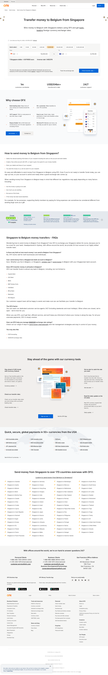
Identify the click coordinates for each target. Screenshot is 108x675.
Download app (58, 608)
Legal (80, 606)
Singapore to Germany (38, 481)
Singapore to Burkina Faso (14, 495)
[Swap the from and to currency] (54, 54)
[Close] (50, 666)
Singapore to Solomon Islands (65, 535)
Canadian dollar (36, 439)
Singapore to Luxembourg (39, 525)
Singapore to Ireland (37, 502)
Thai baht (35, 449)
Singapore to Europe (13, 522)
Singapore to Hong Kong (39, 488)
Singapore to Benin (12, 491)
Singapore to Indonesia (38, 498)
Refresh (35, 40)
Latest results (82, 624)
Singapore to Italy (37, 508)
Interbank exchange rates (37, 608)
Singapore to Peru (62, 512)
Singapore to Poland (62, 518)
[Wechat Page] (82, 580)
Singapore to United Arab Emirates (91, 522)
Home (6, 10)
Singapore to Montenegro (64, 481)
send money (57, 262)
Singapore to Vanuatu (87, 529)
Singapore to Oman (62, 502)
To (59, 50)
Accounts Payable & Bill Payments (15, 627)
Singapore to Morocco (63, 485)
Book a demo (96, 595)
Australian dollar (12, 439)
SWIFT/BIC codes (35, 618)
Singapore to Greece (38, 485)
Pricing (8, 635)
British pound (11, 442)
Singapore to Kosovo (38, 515)
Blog (32, 630)
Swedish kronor (61, 449)
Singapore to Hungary (38, 491)
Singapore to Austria (13, 485)
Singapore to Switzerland (88, 498)
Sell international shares (60, 620)
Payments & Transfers (12, 606)
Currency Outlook (35, 625)
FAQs (50, 595)
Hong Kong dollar (37, 442)
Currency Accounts (11, 620)
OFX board (82, 637)
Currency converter (35, 606)
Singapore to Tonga (86, 512)
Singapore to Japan (37, 512)
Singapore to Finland (13, 529)
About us (81, 603)
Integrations (10, 632)
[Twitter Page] (79, 580)
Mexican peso (38, 446)
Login (30, 595)
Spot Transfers (10, 613)
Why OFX (43, 5)
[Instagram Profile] (88, 580)
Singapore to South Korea (88, 485)
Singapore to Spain (86, 488)
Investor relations (83, 629)
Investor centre (83, 622)
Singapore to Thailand (87, 505)
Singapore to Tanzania (87, 502)
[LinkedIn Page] (75, 580)
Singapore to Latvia (37, 518)
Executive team (83, 639)
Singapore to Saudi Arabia (64, 529)
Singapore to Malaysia (38, 529)
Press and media (59, 630)
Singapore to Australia (13, 481)
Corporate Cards (11, 608)
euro (59, 439)
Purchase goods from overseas (62, 618)
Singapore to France (13, 532)
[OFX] (6, 6)
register (33, 71)
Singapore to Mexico (38, 535)
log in (38, 71)
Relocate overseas (59, 613)
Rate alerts (33, 613)
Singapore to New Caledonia (65, 491)
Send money (12, 10)
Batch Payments (11, 630)
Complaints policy (83, 608)
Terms (80, 671)
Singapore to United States (88, 525)
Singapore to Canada (13, 498)
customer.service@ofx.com (21, 564)
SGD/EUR (32, 322)
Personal (13, 1)
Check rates (63, 5)
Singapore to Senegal (63, 532)
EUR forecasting (12, 334)
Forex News (34, 628)
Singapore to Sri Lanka (87, 491)
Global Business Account (13, 603)
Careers (81, 641)
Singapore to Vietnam (87, 532)
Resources (52, 5)
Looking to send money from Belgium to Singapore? (54, 477)
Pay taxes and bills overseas (62, 615)
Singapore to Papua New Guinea (66, 508)
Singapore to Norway (63, 498)
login (31, 162)
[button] (21, 47)
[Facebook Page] (72, 580)
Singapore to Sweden (87, 495)
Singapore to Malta (37, 532)
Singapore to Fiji (11, 525)
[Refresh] (8, 40)
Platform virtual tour (36, 603)
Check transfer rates (60, 603)
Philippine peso (85, 439)
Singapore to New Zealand (64, 495)
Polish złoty (84, 446)
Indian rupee (60, 442)
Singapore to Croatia (13, 505)
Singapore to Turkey (87, 515)
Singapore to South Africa (88, 481)
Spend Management (12, 625)
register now (46, 262)
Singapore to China (12, 502)
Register (99, 5)
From (11, 50)
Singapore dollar (86, 442)
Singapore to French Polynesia (15, 535)
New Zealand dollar (63, 446)
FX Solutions (10, 610)
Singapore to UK (86, 518)
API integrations (59, 628)
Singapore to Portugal (63, 522)
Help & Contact (72, 595)
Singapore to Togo (86, 508)
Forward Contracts (11, 615)
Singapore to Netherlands (64, 488)
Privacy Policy (82, 610)
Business (6, 1)
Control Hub (10, 623)
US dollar (84, 449)
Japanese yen (11, 446)
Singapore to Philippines (63, 515)
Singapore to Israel (37, 505)
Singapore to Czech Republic (15, 512)
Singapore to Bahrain (13, 488)
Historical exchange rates (37, 610)
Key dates (81, 627)
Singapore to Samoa (62, 525)
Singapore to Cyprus (13, 508)
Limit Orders (10, 618)
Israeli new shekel (12, 449)
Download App (10, 637)
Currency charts (35, 615)
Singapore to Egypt (12, 518)
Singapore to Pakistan (63, 505)
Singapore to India (37, 495)
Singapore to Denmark (13, 515)
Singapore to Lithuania (38, 522)
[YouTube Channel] (85, 580)
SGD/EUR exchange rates (15, 337)
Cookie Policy (10, 671)
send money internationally (38, 324)
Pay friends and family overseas (63, 610)
